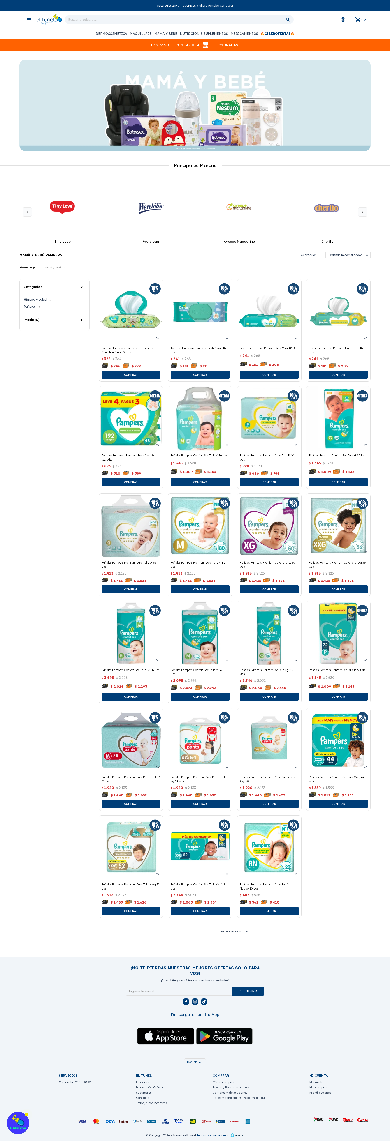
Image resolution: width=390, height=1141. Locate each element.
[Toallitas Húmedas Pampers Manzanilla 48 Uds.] (338, 311)
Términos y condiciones (212, 1135)
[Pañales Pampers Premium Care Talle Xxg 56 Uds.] (338, 526)
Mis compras (318, 1087)
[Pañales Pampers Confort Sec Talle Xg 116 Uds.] (269, 633)
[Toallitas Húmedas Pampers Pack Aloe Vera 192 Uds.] (131, 418)
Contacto (142, 1098)
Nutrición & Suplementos (204, 34)
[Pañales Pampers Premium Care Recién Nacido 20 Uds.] (269, 848)
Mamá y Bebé (165, 34)
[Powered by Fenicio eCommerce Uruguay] (237, 1135)
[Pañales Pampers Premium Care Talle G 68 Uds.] (131, 526)
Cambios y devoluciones (230, 1092)
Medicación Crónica (150, 1087)
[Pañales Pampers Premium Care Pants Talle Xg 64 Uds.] (200, 740)
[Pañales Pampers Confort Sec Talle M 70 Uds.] (200, 418)
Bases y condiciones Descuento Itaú (239, 1098)
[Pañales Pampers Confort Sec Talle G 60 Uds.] (338, 418)
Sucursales (144, 1092)
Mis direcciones (320, 1092)
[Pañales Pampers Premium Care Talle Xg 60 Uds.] (269, 526)
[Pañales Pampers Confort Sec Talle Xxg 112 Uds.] (200, 848)
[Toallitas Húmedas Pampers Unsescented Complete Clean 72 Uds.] (131, 311)
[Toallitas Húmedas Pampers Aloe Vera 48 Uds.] (269, 311)
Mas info (195, 1062)
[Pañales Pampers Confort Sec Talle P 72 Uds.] (338, 633)
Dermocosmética (111, 34)
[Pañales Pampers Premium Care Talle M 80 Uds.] (200, 526)
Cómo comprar (223, 1082)
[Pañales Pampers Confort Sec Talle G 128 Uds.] (131, 633)
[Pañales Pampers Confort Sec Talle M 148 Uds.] (200, 633)
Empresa (142, 1082)
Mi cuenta (316, 1082)
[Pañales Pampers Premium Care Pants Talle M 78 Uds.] (131, 740)
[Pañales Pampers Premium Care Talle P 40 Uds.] (269, 418)
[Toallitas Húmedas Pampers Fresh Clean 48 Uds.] (200, 311)
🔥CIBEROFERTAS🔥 (277, 34)
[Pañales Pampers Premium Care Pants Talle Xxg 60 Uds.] (269, 740)
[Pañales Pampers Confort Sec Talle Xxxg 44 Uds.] (338, 740)
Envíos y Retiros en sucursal (232, 1087)
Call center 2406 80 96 (75, 1082)
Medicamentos (244, 34)
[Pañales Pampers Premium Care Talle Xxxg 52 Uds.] (131, 848)
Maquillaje (141, 34)
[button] (362, 212)
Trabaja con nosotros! (152, 1103)
